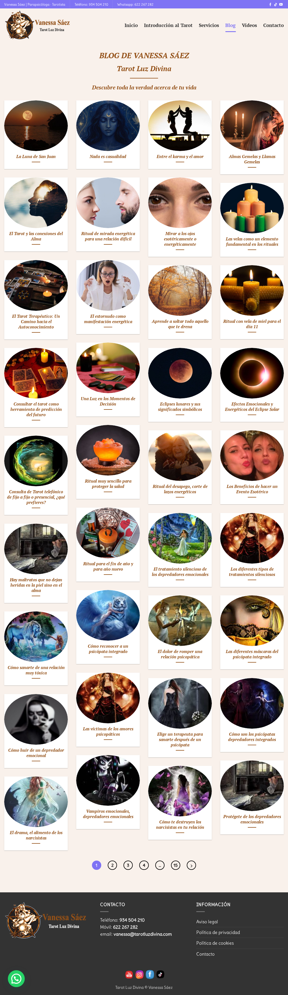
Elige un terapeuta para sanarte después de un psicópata (180, 740)
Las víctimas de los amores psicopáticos (108, 731)
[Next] (191, 865)
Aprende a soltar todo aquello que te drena (180, 324)
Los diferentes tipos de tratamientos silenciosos (252, 572)
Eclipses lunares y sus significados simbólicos (180, 407)
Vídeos (249, 25)
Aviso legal (207, 921)
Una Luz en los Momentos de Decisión (108, 401)
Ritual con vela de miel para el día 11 (252, 324)
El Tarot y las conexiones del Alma (36, 236)
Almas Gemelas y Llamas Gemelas (252, 159)
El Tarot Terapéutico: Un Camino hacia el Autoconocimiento (36, 322)
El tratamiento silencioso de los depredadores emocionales (180, 572)
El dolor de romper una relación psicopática (180, 654)
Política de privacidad (218, 932)
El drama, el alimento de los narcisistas (36, 835)
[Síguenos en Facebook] (270, 5)
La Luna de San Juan (36, 156)
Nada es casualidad (108, 156)
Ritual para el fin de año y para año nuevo (108, 566)
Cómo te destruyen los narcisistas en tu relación (180, 825)
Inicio (131, 25)
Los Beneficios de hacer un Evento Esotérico (252, 489)
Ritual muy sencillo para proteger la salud (108, 484)
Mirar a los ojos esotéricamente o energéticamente (180, 239)
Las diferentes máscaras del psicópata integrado (252, 654)
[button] (16, 978)
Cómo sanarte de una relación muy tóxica (36, 670)
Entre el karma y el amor (180, 156)
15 (176, 865)
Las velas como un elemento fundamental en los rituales (252, 242)
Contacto (273, 25)
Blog (230, 25)
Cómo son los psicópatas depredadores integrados (252, 737)
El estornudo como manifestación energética (108, 319)
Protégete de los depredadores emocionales (252, 819)
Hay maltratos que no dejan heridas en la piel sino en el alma (36, 585)
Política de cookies (215, 943)
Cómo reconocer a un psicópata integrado (108, 649)
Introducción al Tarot (168, 25)
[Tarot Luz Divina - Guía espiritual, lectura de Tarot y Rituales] (38, 25)
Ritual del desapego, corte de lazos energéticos (180, 489)
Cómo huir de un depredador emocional (36, 753)
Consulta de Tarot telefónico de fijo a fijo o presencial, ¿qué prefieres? (36, 497)
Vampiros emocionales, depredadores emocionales (108, 814)
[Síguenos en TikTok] (275, 5)
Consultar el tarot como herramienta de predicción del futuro (36, 409)
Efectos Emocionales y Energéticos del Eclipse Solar (252, 407)
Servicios (209, 25)
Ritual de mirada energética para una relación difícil (108, 236)
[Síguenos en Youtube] (281, 5)
